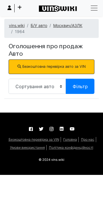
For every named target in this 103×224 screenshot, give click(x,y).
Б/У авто (39, 25)
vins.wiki (17, 25)
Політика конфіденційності (71, 147)
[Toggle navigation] (94, 8)
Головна (70, 139)
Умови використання (27, 147)
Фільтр (80, 86)
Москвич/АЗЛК (67, 25)
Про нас (87, 139)
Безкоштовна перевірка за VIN (34, 139)
